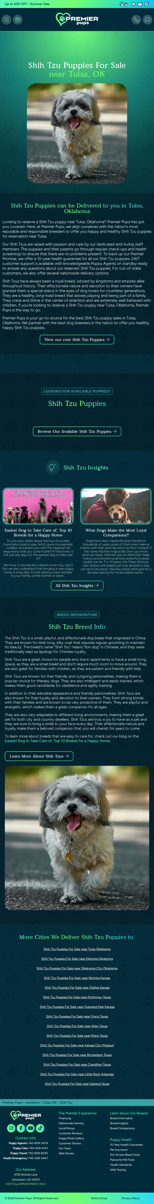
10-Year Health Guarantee (126, 1144)
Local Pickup (66, 1128)
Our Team (65, 1148)
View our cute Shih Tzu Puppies (75, 339)
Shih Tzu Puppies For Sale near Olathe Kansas (77, 988)
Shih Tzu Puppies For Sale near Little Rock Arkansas (77, 1074)
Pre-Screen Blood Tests (125, 1154)
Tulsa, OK (50, 1102)
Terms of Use (99, 1198)
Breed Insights (119, 1123)
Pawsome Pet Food (122, 1160)
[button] (133, 4)
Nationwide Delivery (71, 1123)
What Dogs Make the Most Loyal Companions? (115, 532)
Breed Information (121, 1118)
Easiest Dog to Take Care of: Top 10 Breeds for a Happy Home (38, 532)
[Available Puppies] (17, 19)
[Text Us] (147, 19)
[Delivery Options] (124, 4)
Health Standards (121, 1165)
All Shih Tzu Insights (74, 585)
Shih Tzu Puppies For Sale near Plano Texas (77, 1036)
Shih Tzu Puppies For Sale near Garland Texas (77, 1084)
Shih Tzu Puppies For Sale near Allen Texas (77, 1026)
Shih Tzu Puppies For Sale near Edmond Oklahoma (77, 959)
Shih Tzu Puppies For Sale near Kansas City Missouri (77, 1045)
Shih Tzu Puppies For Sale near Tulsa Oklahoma (77, 949)
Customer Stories (70, 1143)
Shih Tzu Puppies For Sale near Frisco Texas (77, 1016)
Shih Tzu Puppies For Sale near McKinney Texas (77, 997)
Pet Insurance (119, 1149)
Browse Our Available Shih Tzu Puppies (74, 431)
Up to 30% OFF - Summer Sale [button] (27, 4)
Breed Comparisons (122, 1128)
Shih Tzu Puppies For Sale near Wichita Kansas (77, 978)
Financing (65, 1118)
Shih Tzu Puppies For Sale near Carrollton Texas (77, 1064)
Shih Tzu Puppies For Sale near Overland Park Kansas (77, 1007)
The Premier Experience (78, 1113)
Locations (33, 1102)
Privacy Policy (131, 1198)
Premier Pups (12, 1102)
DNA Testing (118, 1170)
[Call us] (136, 19)
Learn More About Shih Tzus (36, 756)
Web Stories (66, 1153)
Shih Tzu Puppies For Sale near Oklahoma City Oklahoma (77, 968)
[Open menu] (6, 19)
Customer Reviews (71, 1133)
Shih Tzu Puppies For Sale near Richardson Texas (77, 1055)
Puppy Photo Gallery (71, 1138)
